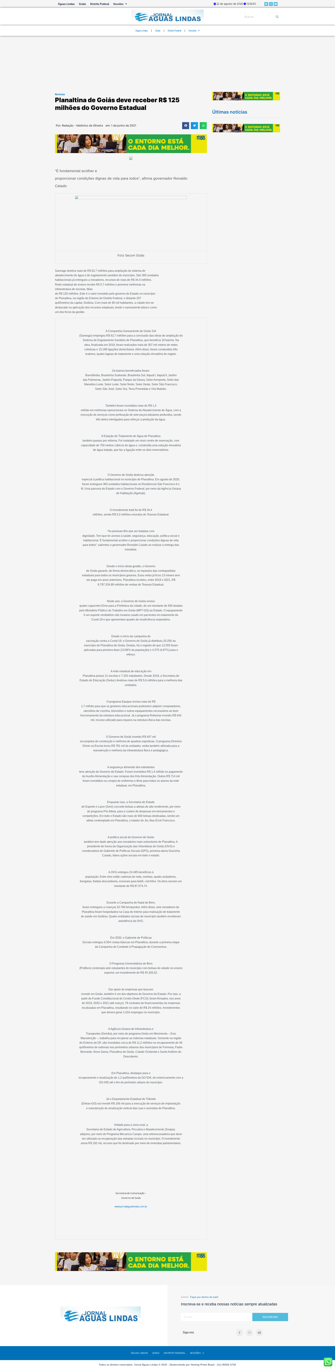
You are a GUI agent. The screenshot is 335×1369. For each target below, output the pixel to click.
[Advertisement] (167, 62)
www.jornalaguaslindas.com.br (131, 1206)
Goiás (82, 3)
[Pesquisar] (277, 17)
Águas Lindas (66, 3)
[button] (185, 125)
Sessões (118, 3)
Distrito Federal (99, 3)
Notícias (60, 94)
